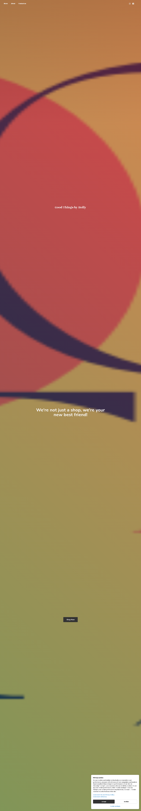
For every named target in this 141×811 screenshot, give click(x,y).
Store (6, 4)
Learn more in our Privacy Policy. (104, 795)
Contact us (22, 4)
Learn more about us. (100, 797)
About (13, 4)
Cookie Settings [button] (115, 806)
